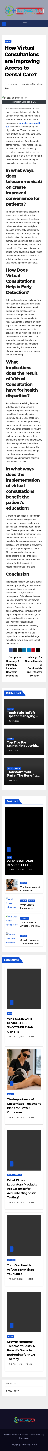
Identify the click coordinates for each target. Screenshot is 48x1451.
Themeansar (24, 1438)
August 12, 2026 (17, 1117)
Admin (31, 869)
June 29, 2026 (15, 1364)
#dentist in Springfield (32, 84)
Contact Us (10, 1384)
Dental (8, 41)
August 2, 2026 (16, 1279)
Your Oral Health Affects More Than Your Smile (30, 926)
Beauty (24, 883)
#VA (7, 88)
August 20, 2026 (17, 869)
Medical (32, 900)
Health (17, 768)
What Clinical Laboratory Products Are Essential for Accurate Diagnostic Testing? (22, 1188)
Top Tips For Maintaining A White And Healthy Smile (23, 745)
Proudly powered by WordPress (16, 1434)
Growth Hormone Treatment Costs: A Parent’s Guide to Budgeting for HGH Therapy (21, 1350)
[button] (44, 23)
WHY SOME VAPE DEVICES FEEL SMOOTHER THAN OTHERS (21, 867)
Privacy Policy (12, 1391)
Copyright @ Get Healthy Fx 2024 (24, 1445)
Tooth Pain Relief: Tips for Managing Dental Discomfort (21, 716)
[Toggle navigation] (24, 23)
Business (24, 918)
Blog (9, 857)
